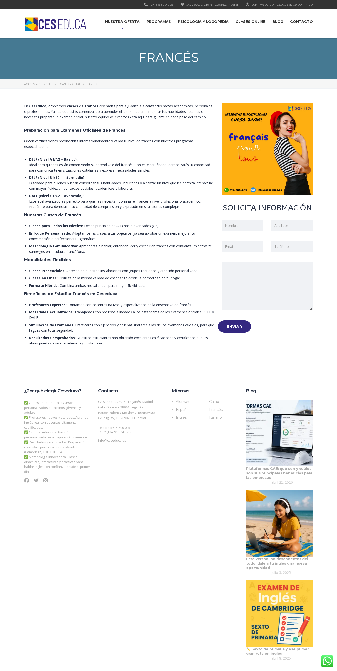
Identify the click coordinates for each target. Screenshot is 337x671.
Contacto (301, 21)
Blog (277, 21)
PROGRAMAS (159, 21)
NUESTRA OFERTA (122, 21)
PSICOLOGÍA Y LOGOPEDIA (203, 21)
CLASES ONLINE (250, 21)
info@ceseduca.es (112, 440)
